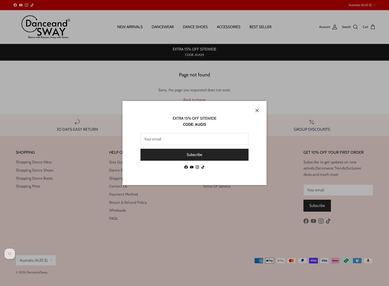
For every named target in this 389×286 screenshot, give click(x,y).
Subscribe (194, 154)
